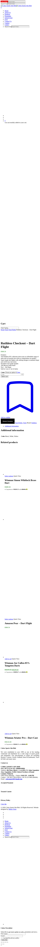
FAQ (6, 830)
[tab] (22, 426)
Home (3, 330)
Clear (18, 372)
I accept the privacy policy (11, 938)
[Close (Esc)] (7, 942)
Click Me (4, 804)
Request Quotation (8, 421)
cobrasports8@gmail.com (14, 779)
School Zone (9, 828)
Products (7, 824)
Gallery (7, 835)
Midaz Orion (12, 809)
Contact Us (8, 832)
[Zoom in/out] (1, 942)
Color (3, 372)
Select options (9, 476)
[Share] (5, 942)
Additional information (12, 426)
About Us (8, 823)
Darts (6, 330)
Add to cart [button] (8, 659)
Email (2, 936)
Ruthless (34, 423)
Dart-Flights (12, 330)
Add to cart (5, 376)
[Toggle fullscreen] (3, 942)
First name (4, 934)
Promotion (8, 826)
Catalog (7, 833)
